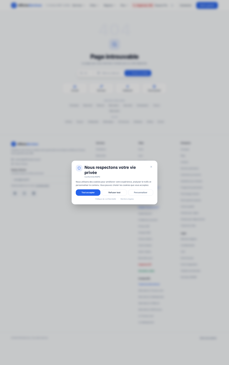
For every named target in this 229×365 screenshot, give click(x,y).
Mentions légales (127, 199)
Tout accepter (88, 192)
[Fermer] (151, 167)
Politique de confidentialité (105, 199)
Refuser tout (114, 192)
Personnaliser (140, 192)
